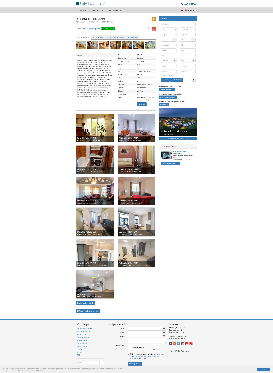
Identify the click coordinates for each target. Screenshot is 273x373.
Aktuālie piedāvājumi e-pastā (88, 311)
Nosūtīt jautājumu (135, 364)
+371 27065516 (108, 29)
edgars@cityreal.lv (94, 29)
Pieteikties (163, 104)
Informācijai (83, 10)
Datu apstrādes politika (84, 328)
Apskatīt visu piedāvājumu (169, 163)
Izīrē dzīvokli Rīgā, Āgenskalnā (180, 152)
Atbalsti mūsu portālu (84, 331)
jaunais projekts (168, 75)
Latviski (190, 10)
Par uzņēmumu (82, 343)
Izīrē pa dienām (114, 10)
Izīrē (103, 10)
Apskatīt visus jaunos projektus (177, 138)
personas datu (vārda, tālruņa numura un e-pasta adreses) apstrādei (147, 356)
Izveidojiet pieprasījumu (167, 97)
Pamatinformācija (83, 37)
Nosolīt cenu (141, 104)
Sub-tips (184, 29)
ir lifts (183, 75)
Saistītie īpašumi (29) (84, 303)
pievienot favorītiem (145, 29)
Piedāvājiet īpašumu (166, 90)
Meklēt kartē (177, 80)
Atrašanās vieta (98, 37)
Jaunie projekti (82, 346)
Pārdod (94, 10)
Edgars (84, 29)
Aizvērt (263, 369)
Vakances (80, 349)
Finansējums (132, 37)
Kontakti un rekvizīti (83, 334)
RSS (78, 355)
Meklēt (165, 80)
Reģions (184, 34)
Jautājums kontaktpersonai (116, 37)
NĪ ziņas (79, 352)
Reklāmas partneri (83, 337)
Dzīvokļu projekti (82, 340)
